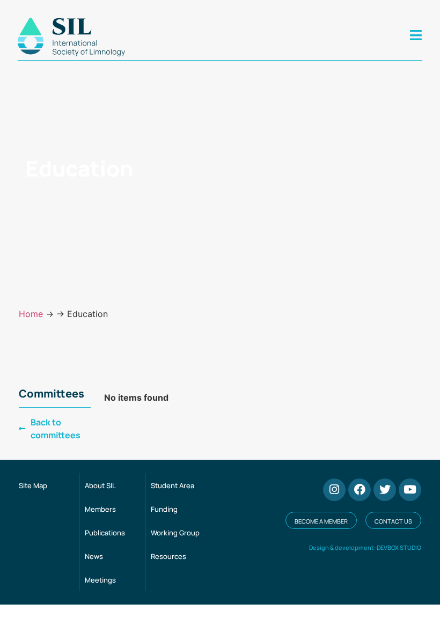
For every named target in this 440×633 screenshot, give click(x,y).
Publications (105, 533)
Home (31, 313)
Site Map (33, 485)
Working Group (175, 533)
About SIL (100, 485)
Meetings (100, 580)
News (94, 556)
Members (100, 509)
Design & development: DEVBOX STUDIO (365, 547)
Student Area (172, 485)
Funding (164, 509)
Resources (168, 556)
